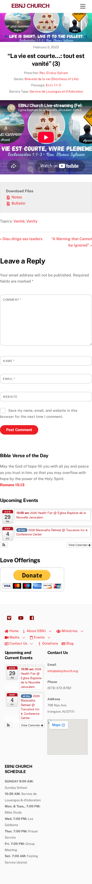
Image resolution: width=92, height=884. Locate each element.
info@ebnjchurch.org (62, 671)
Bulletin (18, 203)
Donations (49, 643)
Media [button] (13, 637)
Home (13, 631)
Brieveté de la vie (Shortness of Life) (52, 79)
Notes (16, 197)
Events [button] (39, 637)
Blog (69, 643)
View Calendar (78, 545)
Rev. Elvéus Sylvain (53, 73)
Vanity (32, 221)
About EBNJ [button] (36, 631)
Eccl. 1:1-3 (53, 85)
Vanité (19, 221)
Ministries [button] (69, 631)
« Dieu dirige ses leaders (21, 239)
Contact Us (17, 643)
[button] (4, 545)
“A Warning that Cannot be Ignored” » (71, 242)
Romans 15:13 (12, 485)
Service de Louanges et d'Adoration (56, 91)
